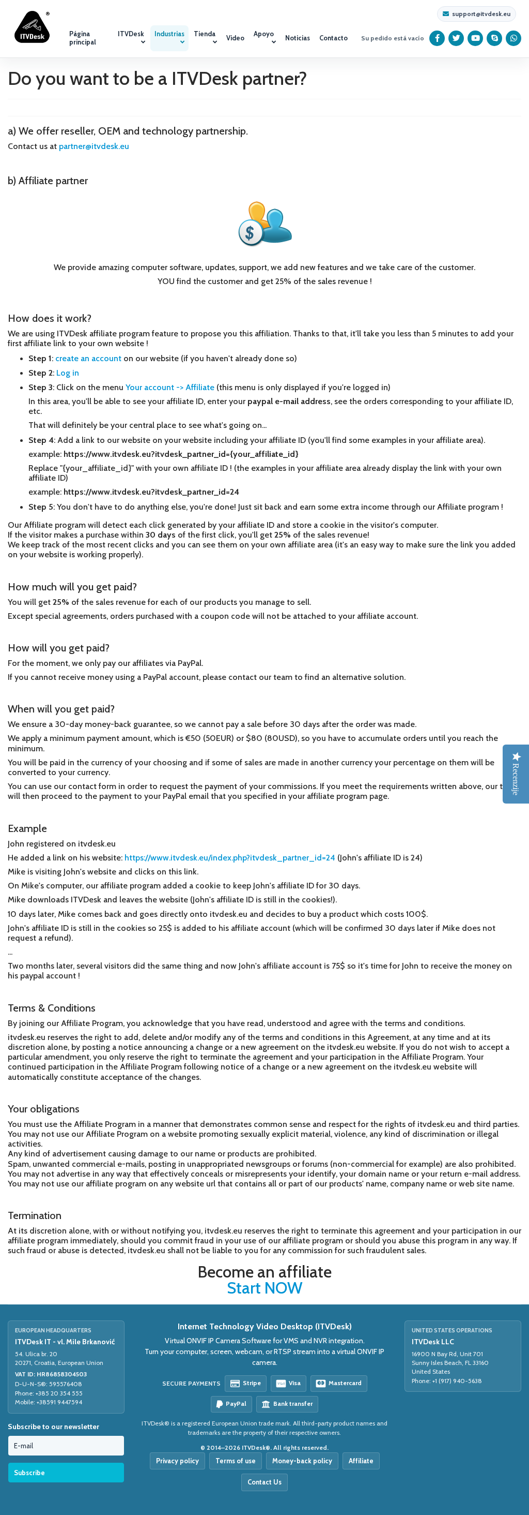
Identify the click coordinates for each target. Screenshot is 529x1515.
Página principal (82, 37)
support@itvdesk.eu (481, 14)
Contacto (333, 38)
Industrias (169, 33)
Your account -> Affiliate (170, 387)
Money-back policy (302, 1461)
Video (235, 38)
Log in (67, 373)
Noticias (297, 38)
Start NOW (265, 1288)
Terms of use (235, 1461)
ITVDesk (131, 33)
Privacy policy (177, 1461)
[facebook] (437, 38)
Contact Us (264, 1482)
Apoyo (264, 33)
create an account (88, 358)
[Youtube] (475, 38)
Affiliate (361, 1461)
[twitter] (456, 38)
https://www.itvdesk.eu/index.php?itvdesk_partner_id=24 (230, 858)
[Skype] (494, 38)
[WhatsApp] (513, 38)
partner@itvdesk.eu (94, 146)
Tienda (204, 33)
